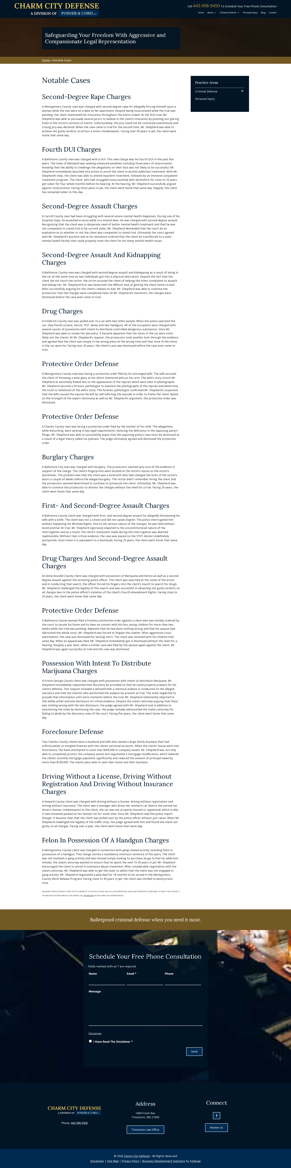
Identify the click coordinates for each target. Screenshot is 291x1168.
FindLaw (195, 1161)
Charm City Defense (137, 1156)
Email (131, 973)
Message (95, 991)
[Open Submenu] (242, 91)
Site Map (113, 1161)
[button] (288, 1146)
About (210, 13)
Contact (272, 13)
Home (201, 13)
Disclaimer (95, 1033)
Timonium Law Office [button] (145, 1129)
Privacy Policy (130, 1161)
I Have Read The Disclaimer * (113, 1041)
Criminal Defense (228, 13)
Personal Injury (250, 13)
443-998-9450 (206, 5)
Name (93, 973)
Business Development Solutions (163, 1161)
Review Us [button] (216, 1127)
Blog (263, 13)
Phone (169, 973)
